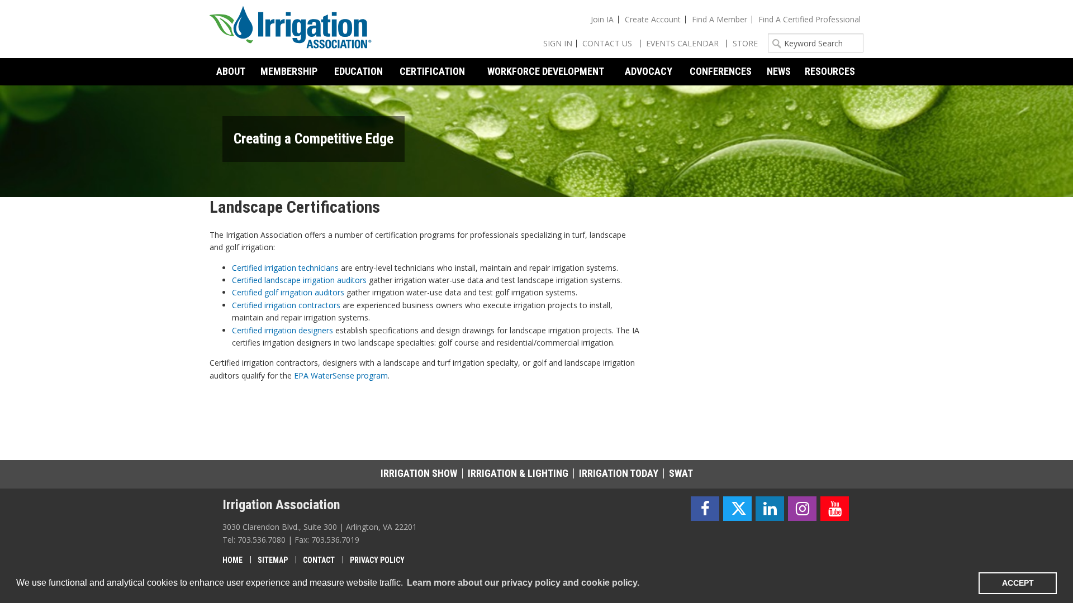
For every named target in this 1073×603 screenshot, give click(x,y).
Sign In (557, 43)
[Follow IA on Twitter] (737, 508)
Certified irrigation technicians (285, 267)
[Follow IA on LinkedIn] (770, 508)
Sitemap (273, 560)
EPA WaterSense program (341, 375)
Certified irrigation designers (282, 330)
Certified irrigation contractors (286, 305)
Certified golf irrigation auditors (288, 292)
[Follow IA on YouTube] (834, 508)
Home (232, 560)
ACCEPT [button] (1018, 582)
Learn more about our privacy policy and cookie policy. (523, 582)
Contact (319, 560)
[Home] (291, 29)
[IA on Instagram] (802, 508)
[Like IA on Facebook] (705, 508)
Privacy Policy (377, 560)
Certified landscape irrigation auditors (299, 280)
